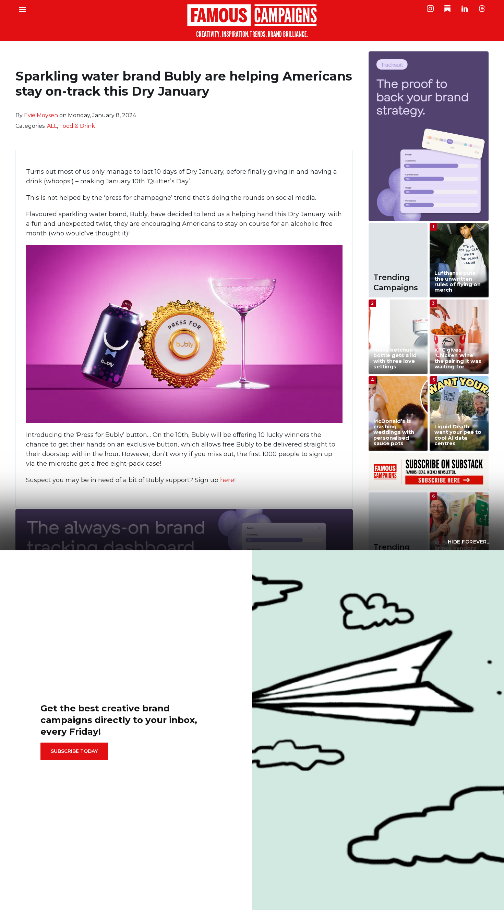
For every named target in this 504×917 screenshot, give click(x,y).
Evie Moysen (41, 115)
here (227, 480)
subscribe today (74, 751)
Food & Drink (77, 126)
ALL (52, 126)
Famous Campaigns (252, 20)
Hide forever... (469, 542)
